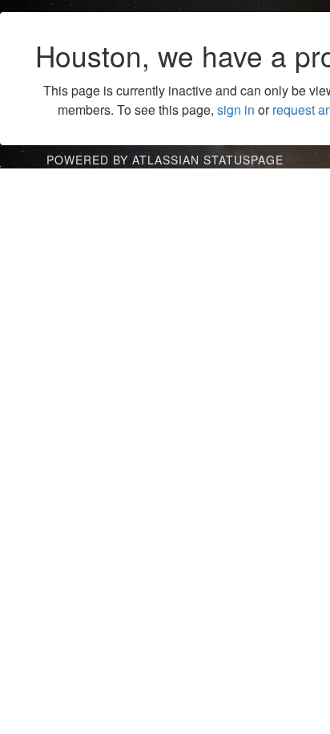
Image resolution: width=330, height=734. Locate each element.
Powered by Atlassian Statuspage (165, 160)
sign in (236, 109)
